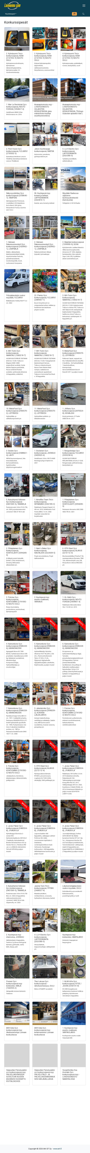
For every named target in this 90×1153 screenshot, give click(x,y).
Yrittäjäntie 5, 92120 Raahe (71, 203)
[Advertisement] (45, 1119)
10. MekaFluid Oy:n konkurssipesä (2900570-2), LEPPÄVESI (16, 411)
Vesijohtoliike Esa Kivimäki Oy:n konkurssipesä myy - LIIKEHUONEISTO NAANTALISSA (71, 1074)
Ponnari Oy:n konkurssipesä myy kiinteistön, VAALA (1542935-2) (14, 984)
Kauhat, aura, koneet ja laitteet (44, 203)
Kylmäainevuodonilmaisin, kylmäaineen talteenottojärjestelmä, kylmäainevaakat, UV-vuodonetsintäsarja (15, 67)
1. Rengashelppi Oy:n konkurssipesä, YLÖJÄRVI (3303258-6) (73, 453)
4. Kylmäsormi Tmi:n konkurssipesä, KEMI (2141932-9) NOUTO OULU (71, 56)
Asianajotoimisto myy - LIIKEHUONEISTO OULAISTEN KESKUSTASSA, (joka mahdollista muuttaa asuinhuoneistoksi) (43, 110)
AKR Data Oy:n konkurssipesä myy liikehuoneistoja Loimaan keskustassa (16, 1031)
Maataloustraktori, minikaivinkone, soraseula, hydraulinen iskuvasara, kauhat (44, 896)
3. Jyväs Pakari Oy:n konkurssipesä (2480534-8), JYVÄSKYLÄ (45, 828)
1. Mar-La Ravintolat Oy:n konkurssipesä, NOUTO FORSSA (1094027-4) (16, 106)
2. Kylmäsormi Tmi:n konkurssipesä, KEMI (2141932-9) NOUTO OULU (15, 56)
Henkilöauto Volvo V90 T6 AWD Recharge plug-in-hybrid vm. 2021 (44, 461)
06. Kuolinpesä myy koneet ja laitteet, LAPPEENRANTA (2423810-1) (42, 196)
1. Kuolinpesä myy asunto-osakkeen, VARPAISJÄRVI (69, 1030)
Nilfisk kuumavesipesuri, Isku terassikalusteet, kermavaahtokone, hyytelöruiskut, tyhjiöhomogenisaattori (15, 463)
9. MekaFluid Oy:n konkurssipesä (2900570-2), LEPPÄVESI (73, 353)
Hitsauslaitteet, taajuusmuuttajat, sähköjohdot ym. (44, 947)
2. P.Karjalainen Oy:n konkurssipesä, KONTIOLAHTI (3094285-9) (16, 551)
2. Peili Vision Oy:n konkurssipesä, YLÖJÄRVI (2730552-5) (17, 151)
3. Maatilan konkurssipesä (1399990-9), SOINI (73, 243)
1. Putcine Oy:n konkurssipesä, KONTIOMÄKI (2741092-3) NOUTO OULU (72, 711)
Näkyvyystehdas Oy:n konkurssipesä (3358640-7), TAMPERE (16, 195)
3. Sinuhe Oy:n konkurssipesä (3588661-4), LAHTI (16, 453)
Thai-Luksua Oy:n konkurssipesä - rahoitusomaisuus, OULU (44, 983)
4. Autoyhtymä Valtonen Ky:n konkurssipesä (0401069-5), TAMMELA (16, 888)
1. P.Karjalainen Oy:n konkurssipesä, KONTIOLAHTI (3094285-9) (72, 503)
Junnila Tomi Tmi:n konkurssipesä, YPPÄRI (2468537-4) (44, 888)
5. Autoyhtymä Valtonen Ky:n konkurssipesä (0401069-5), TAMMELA (16, 502)
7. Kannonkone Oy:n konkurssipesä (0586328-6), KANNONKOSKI (16, 710)
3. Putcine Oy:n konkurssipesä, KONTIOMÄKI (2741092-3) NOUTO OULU (16, 600)
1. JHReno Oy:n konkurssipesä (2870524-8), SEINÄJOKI (73, 411)
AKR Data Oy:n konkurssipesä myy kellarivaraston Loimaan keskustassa (44, 1031)
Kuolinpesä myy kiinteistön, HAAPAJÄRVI (72, 936)
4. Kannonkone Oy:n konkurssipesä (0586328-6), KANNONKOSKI (16, 646)
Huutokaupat (10, 14)
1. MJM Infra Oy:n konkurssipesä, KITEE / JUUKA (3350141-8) (72, 983)
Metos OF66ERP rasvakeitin (43, 989)
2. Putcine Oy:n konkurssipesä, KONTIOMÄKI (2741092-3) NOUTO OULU (16, 769)
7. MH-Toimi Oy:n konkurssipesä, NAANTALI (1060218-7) (44, 353)
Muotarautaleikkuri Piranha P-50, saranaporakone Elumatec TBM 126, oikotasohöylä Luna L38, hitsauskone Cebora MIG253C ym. (73, 560)
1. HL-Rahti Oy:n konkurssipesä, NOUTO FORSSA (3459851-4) (71, 599)
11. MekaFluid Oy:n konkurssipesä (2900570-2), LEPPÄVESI (45, 411)
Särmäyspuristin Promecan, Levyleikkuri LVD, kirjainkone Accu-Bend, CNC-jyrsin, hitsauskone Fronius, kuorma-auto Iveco (16, 205)
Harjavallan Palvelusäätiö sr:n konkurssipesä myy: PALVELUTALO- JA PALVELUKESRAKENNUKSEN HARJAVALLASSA (44, 1074)
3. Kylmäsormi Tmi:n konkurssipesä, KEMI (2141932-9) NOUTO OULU (43, 56)
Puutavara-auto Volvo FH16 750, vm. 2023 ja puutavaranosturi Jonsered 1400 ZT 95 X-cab (17, 509)
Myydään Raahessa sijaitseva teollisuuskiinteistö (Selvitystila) (70, 196)
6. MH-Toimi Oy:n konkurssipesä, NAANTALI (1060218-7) (16, 353)
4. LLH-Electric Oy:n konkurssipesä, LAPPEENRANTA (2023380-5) (42, 938)
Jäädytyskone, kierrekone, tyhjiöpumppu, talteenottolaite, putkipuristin (16, 778)
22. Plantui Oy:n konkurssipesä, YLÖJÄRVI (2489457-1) (45, 297)
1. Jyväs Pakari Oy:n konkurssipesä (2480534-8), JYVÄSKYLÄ (73, 768)
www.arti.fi (57, 1149)
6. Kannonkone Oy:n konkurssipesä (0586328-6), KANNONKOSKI (73, 646)
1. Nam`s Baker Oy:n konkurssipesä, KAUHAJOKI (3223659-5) (44, 550)
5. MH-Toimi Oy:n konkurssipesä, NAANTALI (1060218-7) (72, 297)
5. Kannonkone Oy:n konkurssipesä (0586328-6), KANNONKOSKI (45, 646)
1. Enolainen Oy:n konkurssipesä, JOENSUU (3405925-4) (44, 453)
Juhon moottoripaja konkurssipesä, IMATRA (44, 150)
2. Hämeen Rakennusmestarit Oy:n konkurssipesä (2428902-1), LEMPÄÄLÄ (45, 245)
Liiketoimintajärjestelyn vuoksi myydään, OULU (71, 887)
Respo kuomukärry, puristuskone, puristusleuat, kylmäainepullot (15, 609)
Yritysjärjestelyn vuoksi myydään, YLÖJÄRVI (15, 296)
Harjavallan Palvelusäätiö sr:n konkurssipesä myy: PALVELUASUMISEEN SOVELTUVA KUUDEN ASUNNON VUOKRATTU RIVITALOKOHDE (16, 1075)
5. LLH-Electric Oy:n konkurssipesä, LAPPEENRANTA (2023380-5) (70, 152)
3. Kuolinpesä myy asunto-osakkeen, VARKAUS (41, 599)
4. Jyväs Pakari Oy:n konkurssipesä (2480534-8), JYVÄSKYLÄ (73, 828)
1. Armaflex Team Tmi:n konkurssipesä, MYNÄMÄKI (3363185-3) (44, 502)
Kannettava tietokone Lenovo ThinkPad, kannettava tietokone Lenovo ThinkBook (16, 159)
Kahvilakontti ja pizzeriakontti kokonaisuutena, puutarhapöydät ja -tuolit (72, 893)
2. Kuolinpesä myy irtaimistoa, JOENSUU (15, 936)
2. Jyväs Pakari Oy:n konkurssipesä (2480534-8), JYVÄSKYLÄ (16, 828)
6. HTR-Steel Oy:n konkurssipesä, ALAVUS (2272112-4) (72, 550)
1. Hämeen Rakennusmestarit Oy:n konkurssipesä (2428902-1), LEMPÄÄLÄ (16, 245)
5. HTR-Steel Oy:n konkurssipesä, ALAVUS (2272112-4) (44, 768)
